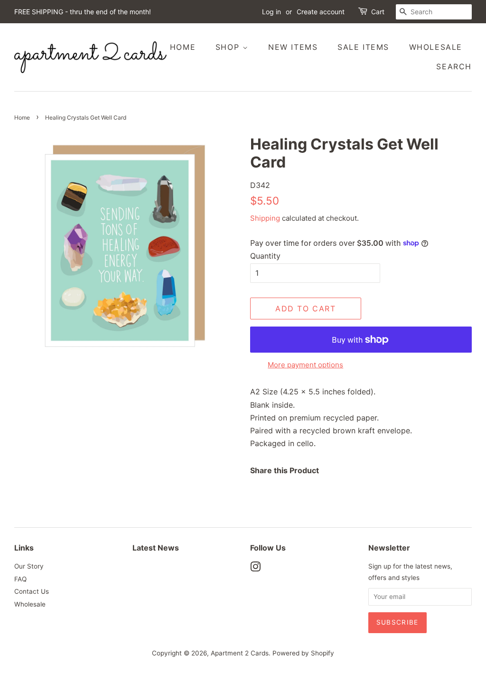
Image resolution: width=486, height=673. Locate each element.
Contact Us (31, 591)
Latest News (155, 547)
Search (454, 66)
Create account (321, 12)
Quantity (265, 256)
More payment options (305, 364)
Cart (377, 12)
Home (183, 47)
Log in (271, 12)
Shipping (265, 218)
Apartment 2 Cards (240, 653)
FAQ (20, 579)
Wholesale (435, 47)
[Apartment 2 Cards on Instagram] (255, 568)
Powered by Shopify (303, 653)
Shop (229, 47)
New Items (293, 47)
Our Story (29, 566)
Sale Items (363, 47)
